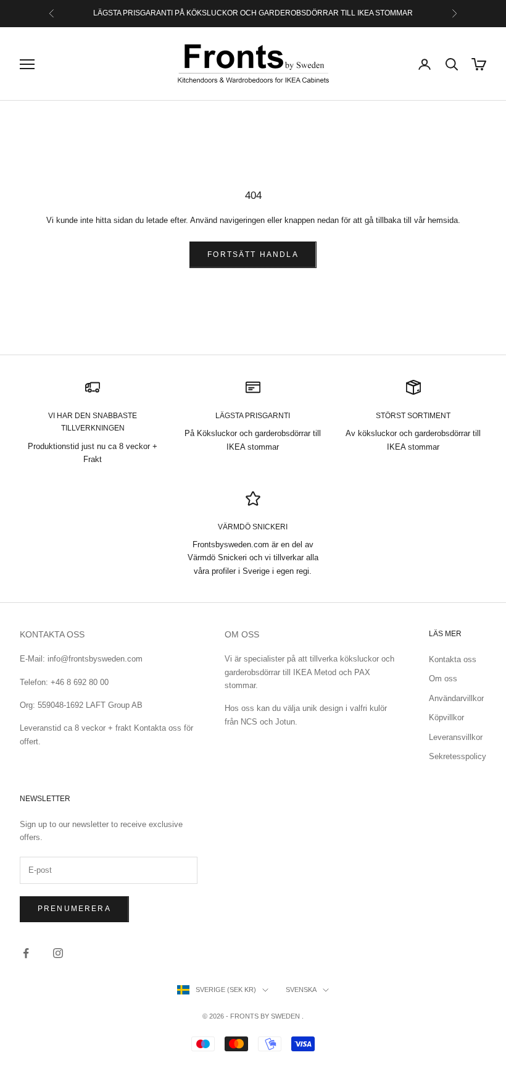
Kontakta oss (452, 659)
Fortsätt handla (252, 254)
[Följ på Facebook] (26, 953)
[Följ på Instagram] (58, 953)
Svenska (301, 989)
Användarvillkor (456, 698)
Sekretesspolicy (457, 756)
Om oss (443, 678)
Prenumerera (74, 908)
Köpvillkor (446, 717)
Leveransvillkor (456, 737)
